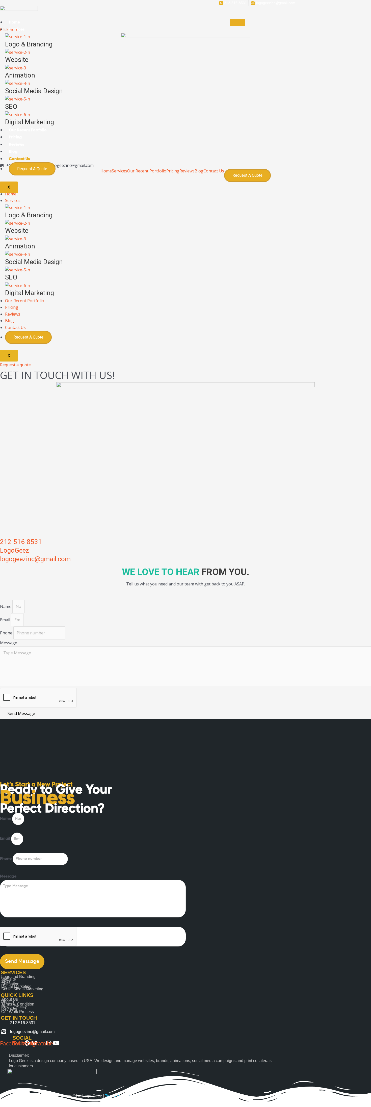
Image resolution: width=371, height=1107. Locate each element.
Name (6, 606)
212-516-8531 (21, 542)
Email (5, 620)
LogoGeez (14, 550)
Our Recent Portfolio (28, 130)
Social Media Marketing (22, 989)
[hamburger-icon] (237, 22)
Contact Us (19, 159)
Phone (6, 633)
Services (12, 200)
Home (14, 22)
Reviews (16, 145)
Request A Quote (32, 168)
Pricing (15, 137)
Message (8, 643)
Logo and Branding (18, 976)
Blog (13, 152)
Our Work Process (17, 1012)
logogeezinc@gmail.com (35, 559)
